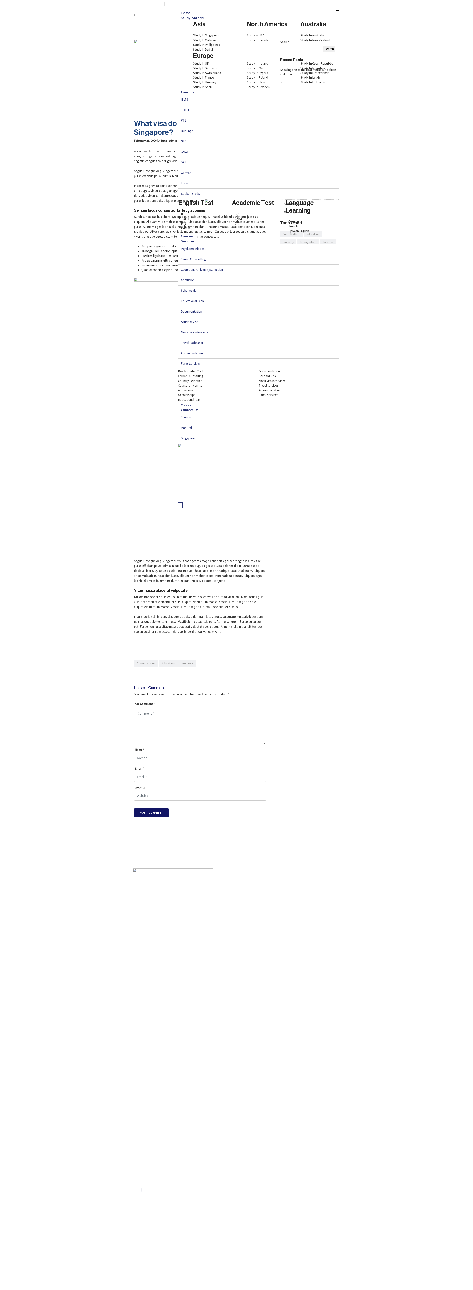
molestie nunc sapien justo (160, 576)
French (185, 183)
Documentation (191, 311)
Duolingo (187, 131)
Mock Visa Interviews (194, 332)
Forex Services (190, 364)
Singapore (188, 438)
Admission (187, 280)
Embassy (187, 663)
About (186, 404)
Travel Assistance (192, 343)
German (186, 173)
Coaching (188, 92)
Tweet (149, 669)
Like (136, 669)
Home (185, 13)
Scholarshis (188, 291)
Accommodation (192, 353)
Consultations (146, 663)
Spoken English (191, 194)
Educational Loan (192, 301)
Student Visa (189, 322)
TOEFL (185, 110)
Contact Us (189, 410)
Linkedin (155, 669)
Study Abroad (192, 18)
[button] (198, 1234)
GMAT (184, 152)
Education (168, 663)
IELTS (184, 99)
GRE (183, 141)
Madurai (186, 428)
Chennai (186, 417)
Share (143, 669)
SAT (183, 162)
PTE (183, 120)
